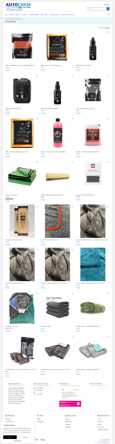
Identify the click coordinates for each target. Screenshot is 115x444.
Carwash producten (54, 14)
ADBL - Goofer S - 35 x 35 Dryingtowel (51, 65)
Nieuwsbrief (68, 427)
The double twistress (46, 326)
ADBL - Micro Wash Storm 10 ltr (13, 108)
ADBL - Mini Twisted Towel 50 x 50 (85, 108)
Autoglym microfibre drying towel (13, 239)
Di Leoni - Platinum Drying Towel (49, 239)
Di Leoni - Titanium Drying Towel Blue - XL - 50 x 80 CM (90, 283)
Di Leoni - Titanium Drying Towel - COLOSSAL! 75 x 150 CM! (91, 239)
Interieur (17, 14)
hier (29, 432)
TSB (109, 439)
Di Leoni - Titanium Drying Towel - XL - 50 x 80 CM (54, 283)
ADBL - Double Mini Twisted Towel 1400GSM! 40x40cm (19, 65)
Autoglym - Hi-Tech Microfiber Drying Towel (52, 195)
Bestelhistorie (68, 421)
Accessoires (24, 14)
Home (6, 19)
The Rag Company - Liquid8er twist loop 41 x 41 (88, 369)
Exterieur (11, 14)
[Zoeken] (108, 8)
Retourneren (100, 421)
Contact (99, 419)
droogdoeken (18, 19)
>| (108, 442)
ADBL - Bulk (44, 14)
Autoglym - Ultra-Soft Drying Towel (85, 195)
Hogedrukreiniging (34, 14)
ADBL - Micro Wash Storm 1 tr (83, 65)
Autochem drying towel (11, 195)
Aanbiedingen (40, 421)
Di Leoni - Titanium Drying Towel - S (14, 283)
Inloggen (67, 419)
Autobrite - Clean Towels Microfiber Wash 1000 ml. (53, 151)
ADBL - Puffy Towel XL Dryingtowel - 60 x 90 (17, 151)
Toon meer (103, 442)
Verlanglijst (67, 424)
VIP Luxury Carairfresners (67, 14)
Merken (39, 419)
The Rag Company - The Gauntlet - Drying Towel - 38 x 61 (55, 369)
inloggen (107, 4)
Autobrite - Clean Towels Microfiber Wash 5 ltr (87, 151)
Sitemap (99, 424)
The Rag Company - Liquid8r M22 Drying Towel (88, 326)
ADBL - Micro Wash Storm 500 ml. (49, 108)
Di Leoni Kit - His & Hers (11, 326)
